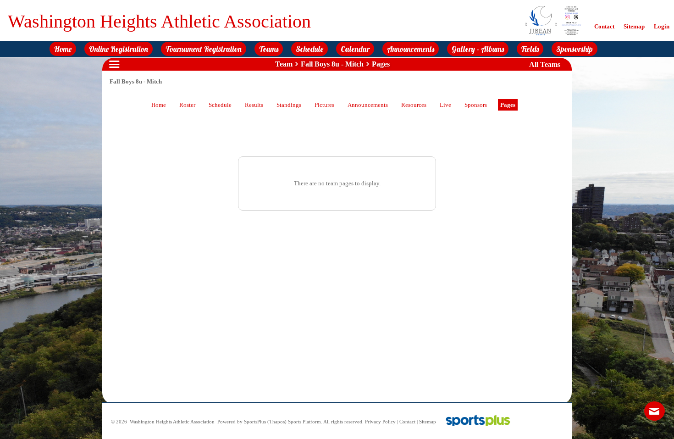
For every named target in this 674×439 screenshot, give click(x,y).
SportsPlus (255, 421)
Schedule (220, 104)
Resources (413, 104)
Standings (288, 104)
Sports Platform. (305, 421)
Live (445, 104)
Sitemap (427, 421)
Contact (407, 421)
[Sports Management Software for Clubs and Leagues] (474, 421)
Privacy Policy (380, 421)
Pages (507, 104)
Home (158, 104)
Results (254, 104)
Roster (187, 104)
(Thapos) (277, 421)
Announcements (368, 104)
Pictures (324, 104)
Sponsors (475, 104)
